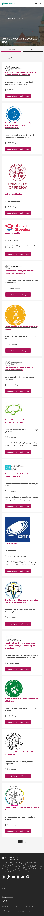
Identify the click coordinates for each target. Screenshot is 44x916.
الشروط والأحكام (6, 911)
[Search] (36, 3)
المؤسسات (11, 49)
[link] (27, 19)
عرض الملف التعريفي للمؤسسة (18, 96)
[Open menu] (40, 3)
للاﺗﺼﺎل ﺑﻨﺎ (5, 901)
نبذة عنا (4, 893)
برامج (33, 49)
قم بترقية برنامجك (7, 897)
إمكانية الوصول (26, 911)
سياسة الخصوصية (16, 911)
